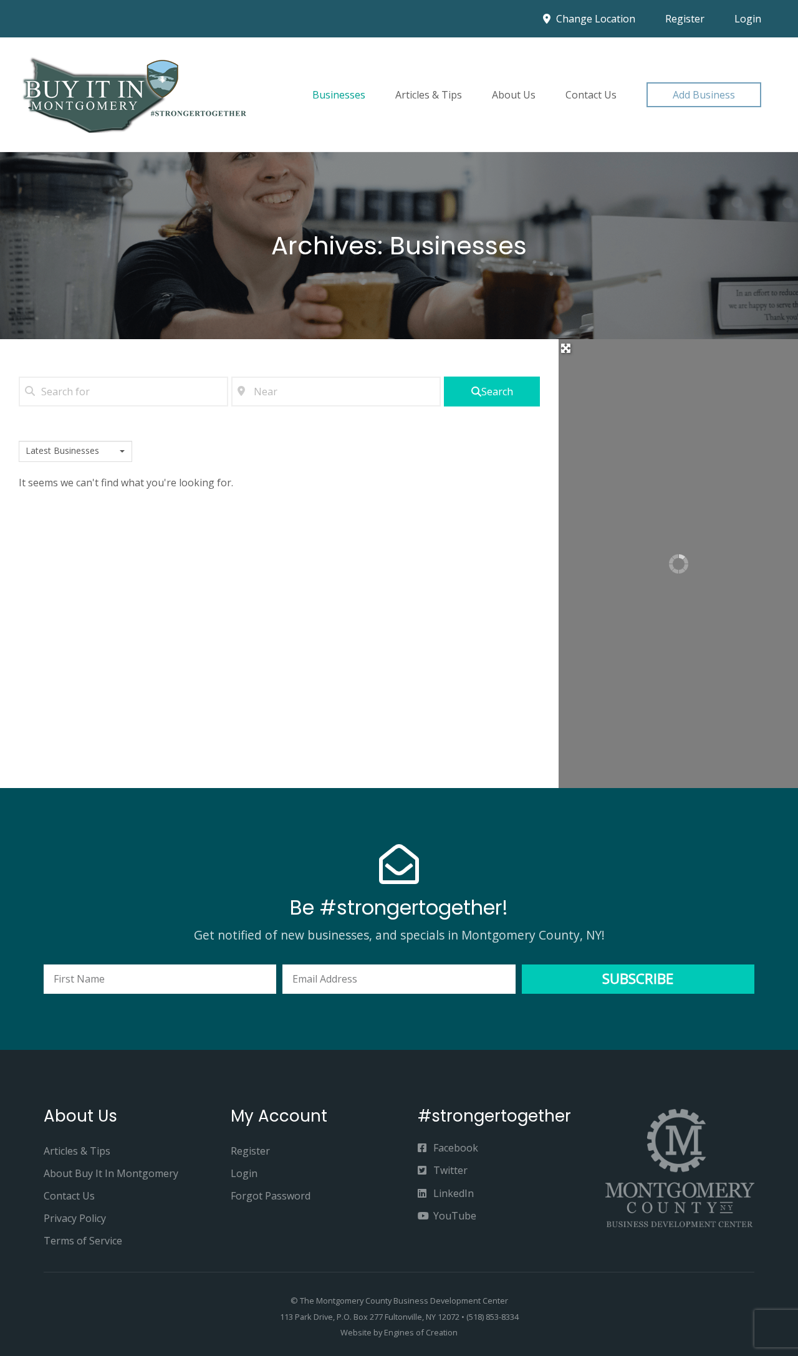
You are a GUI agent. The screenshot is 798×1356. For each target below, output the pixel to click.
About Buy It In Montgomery (111, 1173)
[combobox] (75, 451)
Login (747, 19)
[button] (704, 94)
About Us (514, 95)
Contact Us (591, 95)
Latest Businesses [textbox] (62, 450)
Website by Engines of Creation (399, 1332)
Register (684, 19)
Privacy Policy (75, 1218)
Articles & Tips (428, 95)
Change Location (594, 19)
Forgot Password (270, 1196)
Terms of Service (83, 1241)
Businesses (338, 95)
